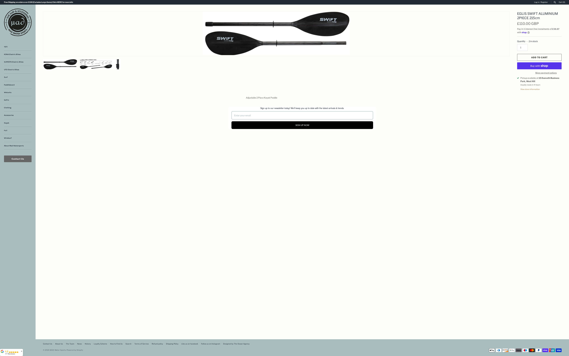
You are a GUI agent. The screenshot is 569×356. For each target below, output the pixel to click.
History (88, 344)
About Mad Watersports (14, 146)
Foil (5, 130)
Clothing (7, 108)
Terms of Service (141, 344)
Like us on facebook (189, 344)
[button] (503, 17)
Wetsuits (7, 92)
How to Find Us (116, 344)
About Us (59, 344)
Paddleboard (9, 85)
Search (128, 344)
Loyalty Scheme (100, 344)
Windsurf (8, 138)
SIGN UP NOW (302, 125)
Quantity (527, 41)
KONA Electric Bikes (12, 54)
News (79, 344)
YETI (6, 47)
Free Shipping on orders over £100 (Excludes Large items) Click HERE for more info (38, 2)
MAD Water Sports (58, 350)
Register (544, 2)
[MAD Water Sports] (18, 22)
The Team (70, 344)
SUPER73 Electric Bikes (13, 62)
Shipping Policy (172, 344)
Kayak (6, 123)
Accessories (9, 115)
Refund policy (157, 344)
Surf (6, 77)
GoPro (6, 100)
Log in (536, 2)
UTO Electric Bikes (11, 70)
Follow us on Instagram (210, 344)
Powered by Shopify (75, 350)
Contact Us (18, 159)
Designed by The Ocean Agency (236, 344)
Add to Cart (539, 57)
